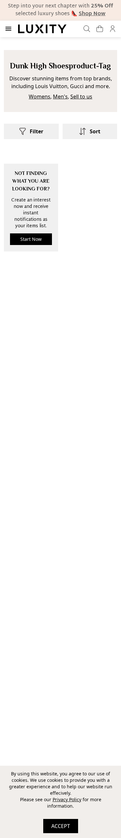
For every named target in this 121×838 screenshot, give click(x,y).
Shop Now (92, 14)
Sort (95, 131)
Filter (36, 131)
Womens (39, 96)
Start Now (31, 239)
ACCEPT (60, 826)
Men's (60, 96)
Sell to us (81, 96)
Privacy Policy (67, 799)
